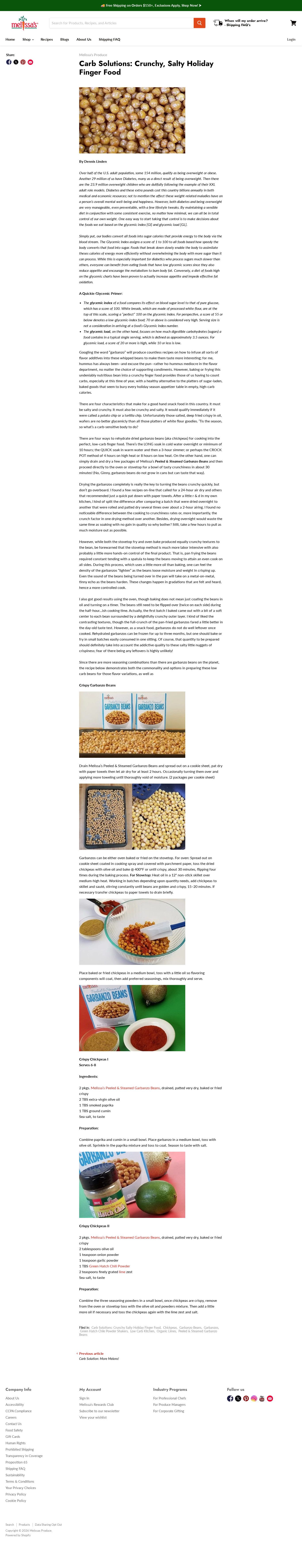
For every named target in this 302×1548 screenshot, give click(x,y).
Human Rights (16, 1443)
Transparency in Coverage (24, 1456)
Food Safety (14, 1430)
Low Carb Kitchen (142, 1331)
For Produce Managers (169, 1404)
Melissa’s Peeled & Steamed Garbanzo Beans (125, 1088)
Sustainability (15, 1475)
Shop (27, 39)
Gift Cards (13, 1436)
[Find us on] (30, 62)
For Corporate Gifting (168, 1411)
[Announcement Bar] (151, 5)
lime (122, 1272)
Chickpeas (170, 1327)
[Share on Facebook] (8, 62)
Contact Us (14, 1424)
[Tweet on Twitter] (16, 62)
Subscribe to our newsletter (99, 1411)
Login (291, 39)
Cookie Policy (16, 1501)
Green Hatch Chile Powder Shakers (104, 1331)
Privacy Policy (16, 1494)
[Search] (199, 23)
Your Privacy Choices (21, 1488)
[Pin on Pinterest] (23, 62)
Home (10, 39)
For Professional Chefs (169, 1398)
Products (24, 1524)
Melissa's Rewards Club (96, 1404)
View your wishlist (93, 1417)
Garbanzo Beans (190, 1327)
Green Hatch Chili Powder (109, 1266)
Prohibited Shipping (20, 1449)
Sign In (84, 1398)
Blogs (64, 39)
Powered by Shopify (18, 1535)
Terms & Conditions (20, 1481)
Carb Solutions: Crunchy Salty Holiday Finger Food (126, 1327)
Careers (11, 1417)
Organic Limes (166, 1331)
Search (10, 1524)
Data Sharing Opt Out (48, 1524)
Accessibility (15, 1404)
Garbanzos (211, 1327)
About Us (83, 39)
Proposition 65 (16, 1462)
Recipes (47, 39)
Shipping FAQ (109, 39)
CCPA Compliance (19, 1411)
